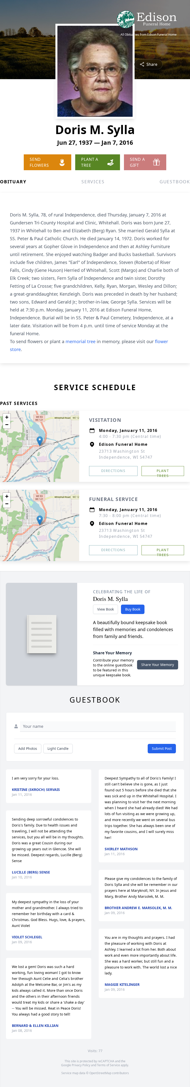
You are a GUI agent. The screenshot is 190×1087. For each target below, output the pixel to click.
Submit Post (162, 748)
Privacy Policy (81, 1065)
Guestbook (175, 182)
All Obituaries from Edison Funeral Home (148, 35)
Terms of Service (108, 1065)
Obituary (13, 182)
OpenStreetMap (100, 1073)
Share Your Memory (157, 664)
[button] (40, 441)
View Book (105, 609)
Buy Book (132, 609)
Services (92, 182)
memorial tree (80, 341)
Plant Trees (163, 472)
